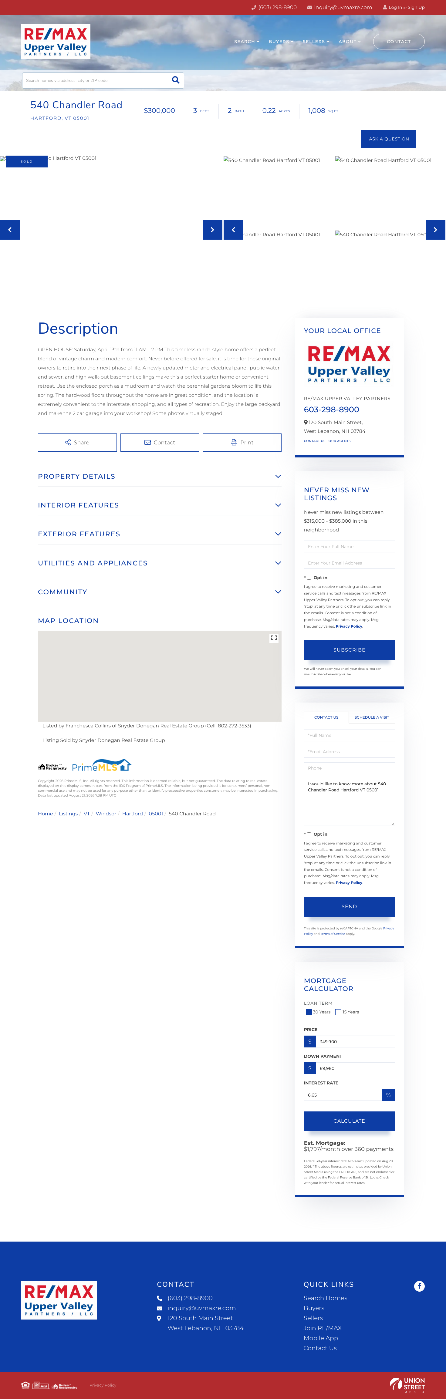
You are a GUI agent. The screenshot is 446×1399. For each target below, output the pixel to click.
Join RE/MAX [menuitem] (323, 1328)
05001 (156, 814)
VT (87, 814)
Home (45, 814)
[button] (175, 80)
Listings (68, 814)
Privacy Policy (349, 626)
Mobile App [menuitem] (321, 1338)
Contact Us (315, 441)
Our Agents (340, 441)
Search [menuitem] (244, 41)
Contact (399, 41)
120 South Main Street (205, 1323)
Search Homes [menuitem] (325, 1298)
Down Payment (323, 1056)
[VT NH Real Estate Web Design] (407, 1385)
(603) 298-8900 (277, 8)
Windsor (106, 814)
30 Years (322, 1012)
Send (349, 906)
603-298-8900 (332, 409)
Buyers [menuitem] (279, 41)
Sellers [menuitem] (314, 41)
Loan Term (318, 1003)
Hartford (132, 814)
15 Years (351, 1012)
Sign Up (416, 7)
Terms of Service (332, 934)
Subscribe (349, 650)
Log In (395, 7)
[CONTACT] (388, 139)
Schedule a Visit (372, 717)
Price (311, 1029)
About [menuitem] (347, 41)
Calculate (349, 1121)
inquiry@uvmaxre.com (342, 8)
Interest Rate (321, 1083)
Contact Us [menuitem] (320, 1348)
